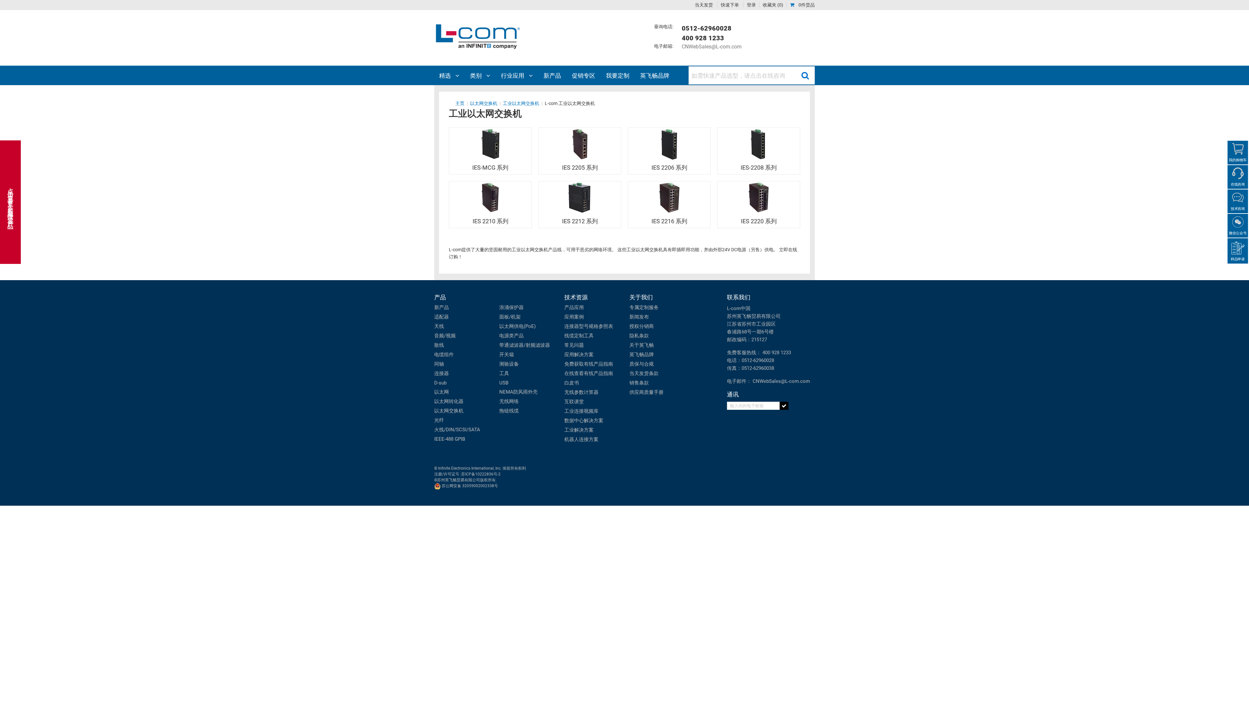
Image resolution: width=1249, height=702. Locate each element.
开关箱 (506, 355)
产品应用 (574, 307)
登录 (751, 4)
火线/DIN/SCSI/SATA (457, 430)
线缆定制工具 (579, 336)
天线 (439, 326)
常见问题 (574, 345)
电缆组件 (444, 355)
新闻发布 (639, 317)
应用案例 (574, 317)
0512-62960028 (758, 360)
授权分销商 (641, 326)
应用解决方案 (579, 355)
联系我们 (738, 297)
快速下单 (730, 4)
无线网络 (509, 401)
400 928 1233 (776, 353)
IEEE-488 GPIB (449, 439)
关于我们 (641, 297)
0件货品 (806, 4)
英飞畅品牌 (641, 355)
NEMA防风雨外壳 (518, 392)
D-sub (440, 383)
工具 (504, 373)
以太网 (441, 392)
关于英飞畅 (641, 345)
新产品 (441, 307)
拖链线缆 (509, 411)
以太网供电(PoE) (517, 326)
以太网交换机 (448, 411)
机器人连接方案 (581, 439)
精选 (445, 75)
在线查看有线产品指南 (588, 373)
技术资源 (576, 297)
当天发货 (704, 4)
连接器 (441, 373)
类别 (476, 75)
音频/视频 (445, 336)
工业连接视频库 (581, 411)
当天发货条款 (644, 373)
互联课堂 (574, 402)
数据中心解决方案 (583, 420)
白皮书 (571, 383)
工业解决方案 (579, 430)
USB (503, 383)
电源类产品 (511, 336)
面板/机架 (510, 317)
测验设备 (509, 364)
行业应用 (513, 75)
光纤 (439, 420)
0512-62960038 (758, 368)
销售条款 (639, 383)
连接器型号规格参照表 (588, 326)
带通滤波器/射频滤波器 (524, 345)
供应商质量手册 (646, 392)
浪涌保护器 (511, 307)
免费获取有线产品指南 (588, 364)
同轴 (439, 364)
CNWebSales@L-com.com (712, 47)
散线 (439, 345)
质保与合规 (641, 364)
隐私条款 (639, 336)
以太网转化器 (448, 401)
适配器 (441, 317)
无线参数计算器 (581, 392)
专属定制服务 (644, 307)
